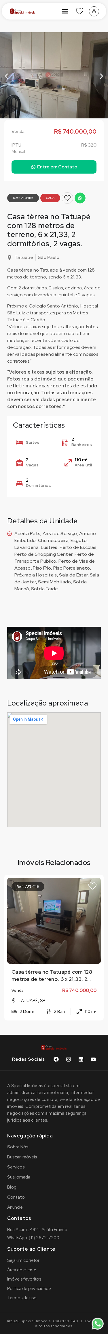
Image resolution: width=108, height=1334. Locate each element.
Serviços (16, 1167)
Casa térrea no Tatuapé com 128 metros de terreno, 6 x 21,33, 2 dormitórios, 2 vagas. (52, 978)
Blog (11, 1187)
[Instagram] (68, 1059)
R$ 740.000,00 (79, 990)
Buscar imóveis (22, 1157)
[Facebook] (56, 1059)
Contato (16, 1197)
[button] (65, 11)
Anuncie (15, 1207)
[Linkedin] (81, 1059)
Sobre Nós (18, 1147)
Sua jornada (18, 1177)
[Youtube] (93, 1059)
